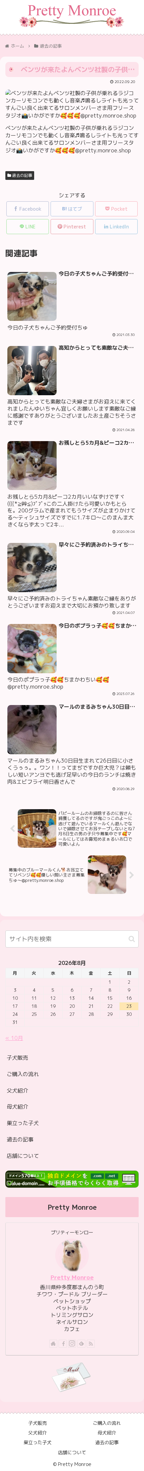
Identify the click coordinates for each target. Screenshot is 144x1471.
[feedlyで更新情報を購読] (81, 1344)
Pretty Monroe (72, 1277)
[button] (132, 939)
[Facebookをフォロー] (63, 1344)
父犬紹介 (17, 1090)
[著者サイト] (53, 1344)
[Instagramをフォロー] (72, 1344)
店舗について (23, 1156)
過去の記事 (21, 175)
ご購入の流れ (23, 1074)
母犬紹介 (17, 1106)
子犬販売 (17, 1057)
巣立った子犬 (23, 1123)
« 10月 (14, 1038)
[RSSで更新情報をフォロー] (91, 1344)
